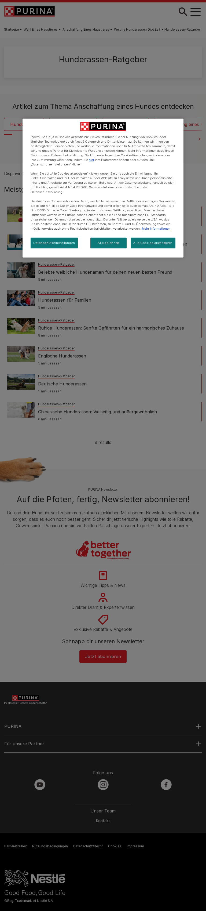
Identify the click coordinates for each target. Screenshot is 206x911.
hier (91, 160)
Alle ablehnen (108, 243)
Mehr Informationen (156, 228)
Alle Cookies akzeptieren (153, 243)
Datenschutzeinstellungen (54, 243)
